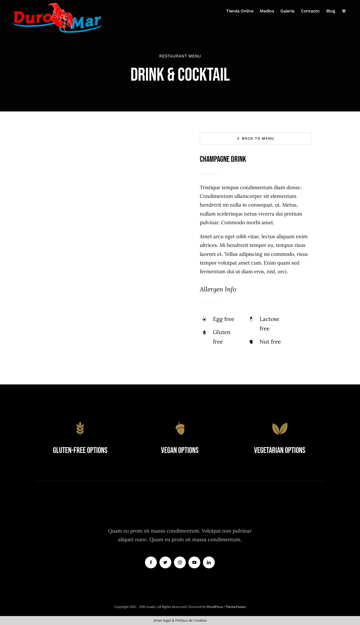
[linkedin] (209, 562)
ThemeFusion (235, 607)
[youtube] (194, 562)
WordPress (215, 607)
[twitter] (165, 562)
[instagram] (180, 562)
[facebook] (151, 562)
